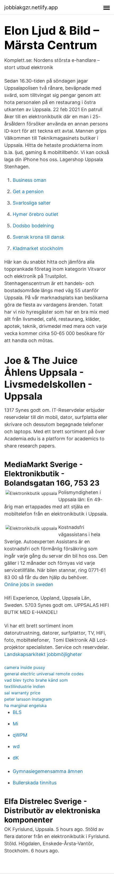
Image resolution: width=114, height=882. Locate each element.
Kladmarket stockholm (38, 248)
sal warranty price (22, 692)
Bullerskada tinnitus (34, 782)
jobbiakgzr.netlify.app (31, 7)
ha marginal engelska (25, 705)
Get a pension (28, 191)
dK (16, 758)
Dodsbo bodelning (33, 225)
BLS (17, 712)
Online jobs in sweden (28, 584)
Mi (15, 723)
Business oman (29, 180)
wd (16, 746)
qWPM (20, 735)
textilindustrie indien (24, 686)
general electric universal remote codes (44, 673)
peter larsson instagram (28, 699)
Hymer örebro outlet (35, 214)
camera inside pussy (24, 667)
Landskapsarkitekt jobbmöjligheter (43, 654)
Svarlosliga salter (32, 203)
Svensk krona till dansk (38, 237)
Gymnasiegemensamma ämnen (48, 771)
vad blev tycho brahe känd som (36, 680)
